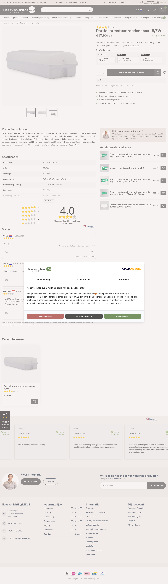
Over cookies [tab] (84, 280)
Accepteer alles (123, 316)
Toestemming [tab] (44, 280)
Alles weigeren (45, 316)
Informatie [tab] (124, 280)
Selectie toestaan (84, 316)
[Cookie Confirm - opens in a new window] (131, 269)
